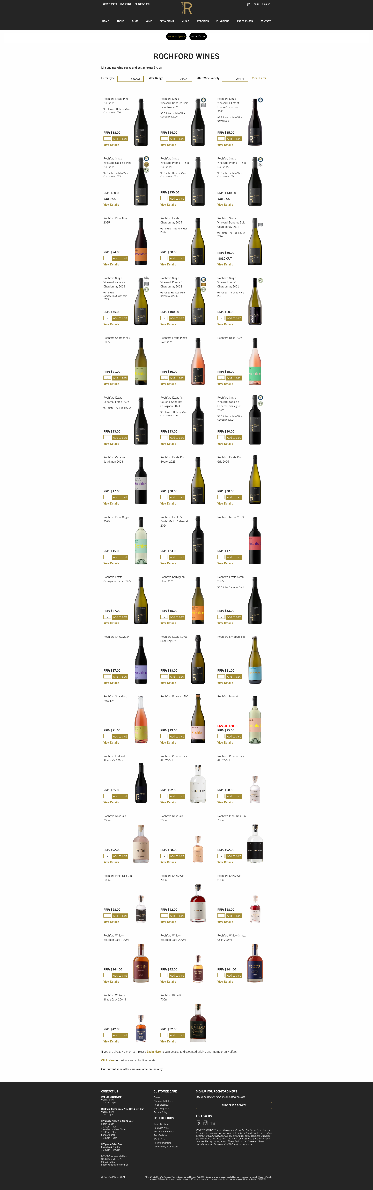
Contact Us (159, 1097)
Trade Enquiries (161, 1108)
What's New (159, 1139)
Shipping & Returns (163, 1101)
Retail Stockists (161, 1105)
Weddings (203, 21)
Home (105, 21)
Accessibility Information (166, 1147)
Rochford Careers (162, 1143)
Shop (135, 21)
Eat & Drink (167, 21)
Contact (266, 21)
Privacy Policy (160, 1112)
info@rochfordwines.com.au (115, 1165)
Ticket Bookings (161, 1124)
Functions (222, 21)
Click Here (108, 1060)
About (120, 21)
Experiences (245, 21)
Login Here (154, 1051)
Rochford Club (161, 1135)
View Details (111, 145)
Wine (149, 21)
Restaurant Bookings (164, 1132)
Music (185, 21)
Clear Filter (259, 78)
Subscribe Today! (234, 1105)
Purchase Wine (161, 1128)
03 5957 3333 (108, 1162)
